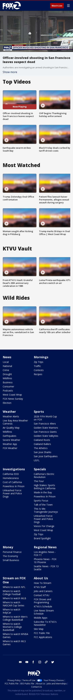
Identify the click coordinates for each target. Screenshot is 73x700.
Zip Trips (38, 362)
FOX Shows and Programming (42, 601)
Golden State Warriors (46, 427)
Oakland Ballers (42, 444)
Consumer (8, 386)
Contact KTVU (41, 595)
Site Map (38, 629)
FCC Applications (43, 637)
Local (6, 362)
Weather (9, 412)
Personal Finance (12, 552)
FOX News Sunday (13, 398)
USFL (37, 460)
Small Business (11, 560)
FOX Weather (10, 448)
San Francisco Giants (45, 431)
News (7, 357)
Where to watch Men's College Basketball (15, 618)
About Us (41, 578)
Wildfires (7, 378)
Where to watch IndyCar (11, 611)
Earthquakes (9, 435)
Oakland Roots (42, 440)
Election (7, 402)
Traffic (37, 366)
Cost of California (12, 482)
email (20, 662)
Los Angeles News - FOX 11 (45, 553)
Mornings (41, 357)
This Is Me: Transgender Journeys (46, 510)
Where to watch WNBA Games (15, 635)
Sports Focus (41, 500)
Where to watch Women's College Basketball (12, 627)
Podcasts (8, 390)
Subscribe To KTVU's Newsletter (45, 623)
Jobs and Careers (43, 591)
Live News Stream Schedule (44, 612)
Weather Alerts (11, 416)
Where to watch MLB (14, 598)
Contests (39, 370)
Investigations (14, 469)
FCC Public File (42, 633)
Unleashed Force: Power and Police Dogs (12, 493)
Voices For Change (44, 526)
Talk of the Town (43, 504)
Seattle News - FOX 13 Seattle (46, 568)
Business (8, 382)
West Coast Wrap (12, 394)
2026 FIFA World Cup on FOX (45, 418)
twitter (52, 662)
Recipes (38, 374)
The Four (39, 481)
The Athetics (41, 448)
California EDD (11, 474)
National (7, 366)
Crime (6, 370)
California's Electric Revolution (44, 475)
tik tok (46, 662)
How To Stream (42, 583)
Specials (40, 469)
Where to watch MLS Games (14, 643)
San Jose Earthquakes (46, 456)
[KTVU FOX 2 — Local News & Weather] (12, 5)
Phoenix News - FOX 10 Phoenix (45, 560)
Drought (7, 374)
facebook (33, 662)
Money (8, 547)
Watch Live (57, 6)
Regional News (45, 547)
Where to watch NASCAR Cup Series (13, 604)
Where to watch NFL (14, 587)
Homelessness (11, 478)
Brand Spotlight (42, 538)
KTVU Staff (40, 587)
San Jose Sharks (42, 452)
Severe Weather (11, 440)
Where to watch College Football (12, 592)
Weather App (10, 444)
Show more (10, 72)
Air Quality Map (11, 427)
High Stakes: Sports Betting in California (44, 487)
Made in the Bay (43, 492)
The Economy (10, 556)
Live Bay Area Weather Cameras (15, 422)
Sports (39, 412)
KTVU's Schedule (43, 606)
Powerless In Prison (13, 486)
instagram (39, 662)
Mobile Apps (40, 617)
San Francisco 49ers (45, 423)
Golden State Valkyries (46, 435)
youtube (27, 662)
